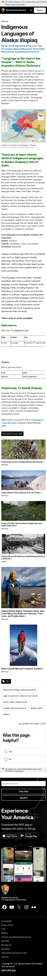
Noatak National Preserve (27, 52)
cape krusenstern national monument (20, 696)
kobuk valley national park (15, 702)
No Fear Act (6, 945)
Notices (4, 933)
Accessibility (6, 921)
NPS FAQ (5, 941)
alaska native (37, 708)
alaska (6, 714)
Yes (10, 751)
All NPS (23, 798)
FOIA (3, 929)
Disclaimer (5, 949)
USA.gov (5, 957)
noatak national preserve (14, 708)
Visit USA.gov (8, 970)
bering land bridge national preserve (19, 689)
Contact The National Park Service (16, 937)
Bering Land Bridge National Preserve (18, 46)
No (9, 759)
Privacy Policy (7, 925)
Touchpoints (19, 771)
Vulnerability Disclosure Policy (14, 953)
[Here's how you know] (23, 3)
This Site (23, 791)
